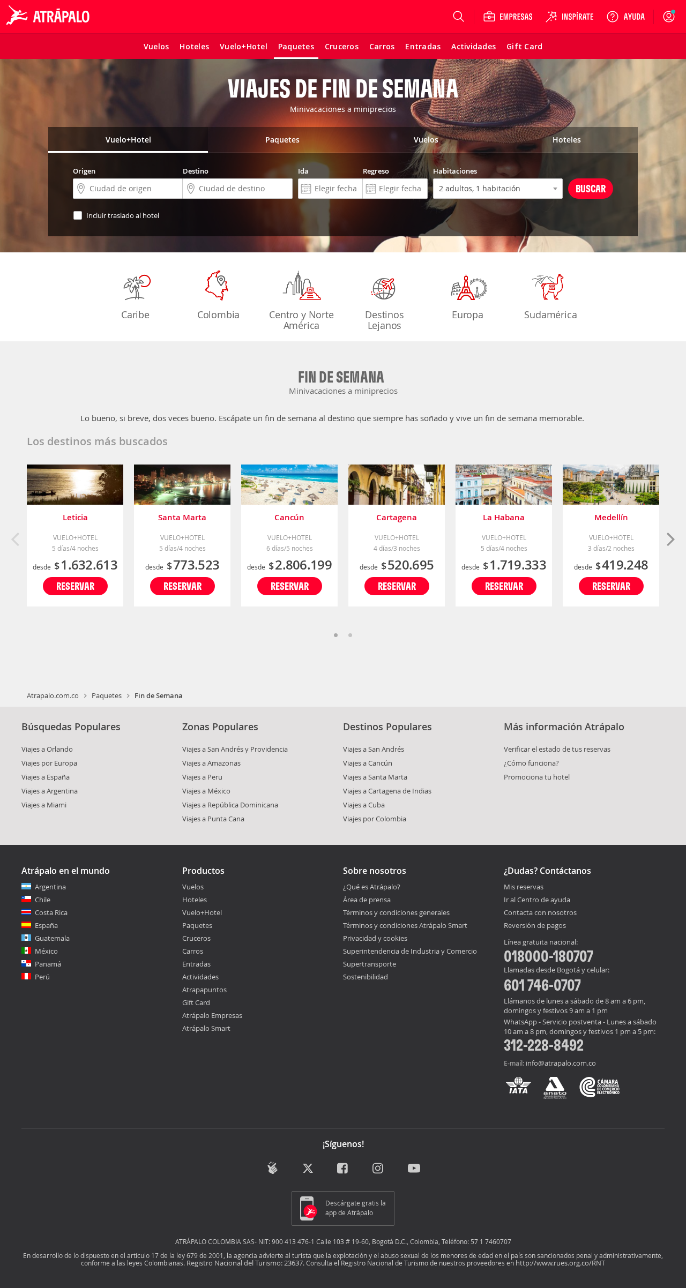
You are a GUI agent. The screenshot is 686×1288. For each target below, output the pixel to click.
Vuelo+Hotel (202, 912)
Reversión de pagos (535, 926)
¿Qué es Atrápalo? (371, 887)
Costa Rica (51, 912)
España (46, 925)
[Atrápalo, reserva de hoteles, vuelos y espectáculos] (49, 16)
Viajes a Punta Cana (213, 818)
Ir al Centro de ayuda (537, 900)
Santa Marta (182, 517)
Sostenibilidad (365, 977)
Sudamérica (550, 314)
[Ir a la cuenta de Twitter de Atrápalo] (308, 1169)
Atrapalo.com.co (53, 695)
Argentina (50, 887)
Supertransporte (369, 964)
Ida (303, 171)
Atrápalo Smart (206, 1028)
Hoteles (194, 899)
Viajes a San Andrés (373, 749)
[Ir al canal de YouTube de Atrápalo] (414, 1169)
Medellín (611, 517)
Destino (195, 171)
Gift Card (196, 1002)
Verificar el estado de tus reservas (557, 749)
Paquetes (107, 695)
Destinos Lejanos (384, 320)
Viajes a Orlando (47, 749)
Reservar (75, 586)
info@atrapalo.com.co (561, 1063)
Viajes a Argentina (49, 791)
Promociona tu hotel (537, 777)
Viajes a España (45, 777)
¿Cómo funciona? (531, 763)
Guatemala (52, 938)
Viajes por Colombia (374, 818)
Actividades (200, 977)
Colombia (218, 314)
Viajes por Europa (49, 763)
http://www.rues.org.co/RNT (560, 1263)
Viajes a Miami (43, 805)
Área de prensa (367, 899)
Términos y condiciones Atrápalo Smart (405, 925)
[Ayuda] (625, 16)
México (46, 951)
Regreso (376, 171)
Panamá (48, 964)
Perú (42, 977)
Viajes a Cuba (364, 805)
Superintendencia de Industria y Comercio (410, 951)
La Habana (504, 517)
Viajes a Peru (202, 777)
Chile (42, 899)
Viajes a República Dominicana (230, 805)
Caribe (135, 314)
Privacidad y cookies (375, 938)
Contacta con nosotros (540, 913)
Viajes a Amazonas (211, 763)
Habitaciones (455, 171)
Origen (84, 171)
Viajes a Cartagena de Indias (387, 791)
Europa (467, 314)
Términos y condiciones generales (396, 912)
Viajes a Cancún (367, 763)
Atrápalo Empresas (212, 1015)
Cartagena (396, 517)
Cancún (289, 517)
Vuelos (193, 887)
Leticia (75, 517)
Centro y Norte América (301, 320)
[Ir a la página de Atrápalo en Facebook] (343, 1169)
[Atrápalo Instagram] (378, 1169)
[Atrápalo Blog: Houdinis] (272, 1168)
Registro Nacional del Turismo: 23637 (245, 1263)
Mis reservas (523, 887)
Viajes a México (206, 791)
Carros (192, 951)
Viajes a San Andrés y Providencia (235, 749)
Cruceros (196, 938)
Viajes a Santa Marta (375, 777)
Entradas (196, 964)
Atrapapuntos (204, 989)
